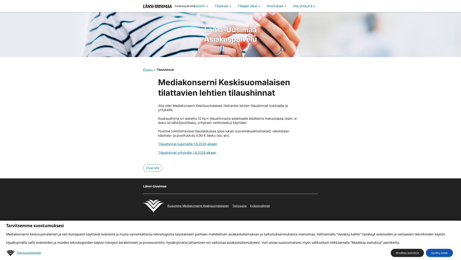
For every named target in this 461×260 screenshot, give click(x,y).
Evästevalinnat (260, 206)
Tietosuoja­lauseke (29, 253)
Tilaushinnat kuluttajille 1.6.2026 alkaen (187, 144)
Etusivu (148, 70)
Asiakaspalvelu (230, 34)
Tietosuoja (239, 206)
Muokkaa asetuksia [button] (407, 253)
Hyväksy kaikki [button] (439, 253)
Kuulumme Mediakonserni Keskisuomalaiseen (198, 206)
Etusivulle (152, 168)
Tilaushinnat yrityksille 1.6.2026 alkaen (187, 153)
